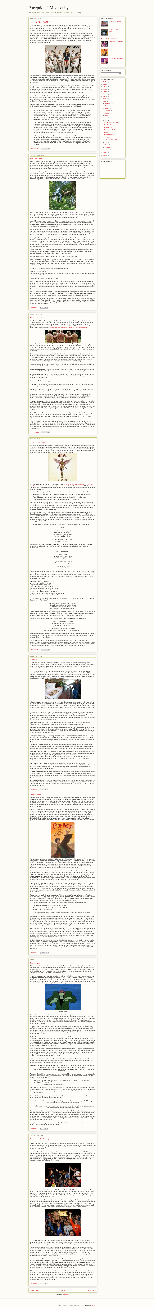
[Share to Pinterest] (49, 148)
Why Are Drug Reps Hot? (116, 58)
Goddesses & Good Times (116, 41)
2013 (104, 96)
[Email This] (42, 148)
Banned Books (36, 794)
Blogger (93, 1305)
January (107, 149)
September (108, 110)
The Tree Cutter (36, 158)
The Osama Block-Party (39, 1138)
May (106, 120)
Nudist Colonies (36, 317)
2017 (104, 86)
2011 (104, 101)
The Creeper (35, 962)
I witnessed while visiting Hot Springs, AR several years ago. (68, 327)
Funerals (33, 659)
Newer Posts (34, 1290)
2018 (104, 84)
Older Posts (92, 1290)
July (106, 115)
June (106, 118)
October (107, 108)
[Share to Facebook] (47, 148)
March (107, 145)
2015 (104, 91)
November (108, 105)
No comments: (35, 148)
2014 (104, 94)
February (107, 147)
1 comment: (34, 307)
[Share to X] (45, 148)
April (106, 142)
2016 (104, 89)
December (108, 103)
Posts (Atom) (66, 1294)
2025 (104, 82)
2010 (104, 152)
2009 (104, 155)
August (107, 113)
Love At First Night (37, 442)
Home (63, 1290)
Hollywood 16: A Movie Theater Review (115, 22)
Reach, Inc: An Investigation (109, 38)
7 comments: (34, 952)
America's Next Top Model (40, 22)
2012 (104, 99)
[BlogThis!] (44, 148)
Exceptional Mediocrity (49, 7)
